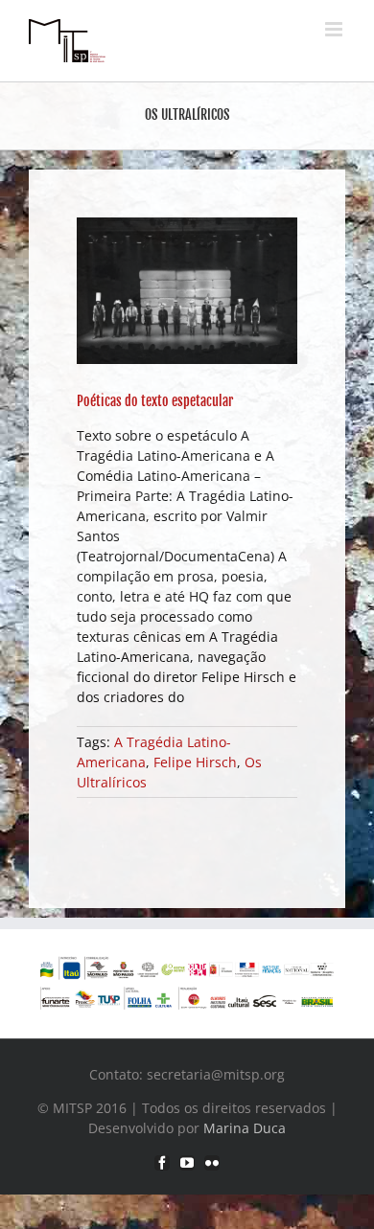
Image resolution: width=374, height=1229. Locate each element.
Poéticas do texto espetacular (155, 401)
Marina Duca (244, 1128)
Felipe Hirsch (195, 762)
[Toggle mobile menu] (335, 29)
